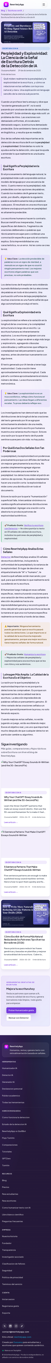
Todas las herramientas (13, 1102)
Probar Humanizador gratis (21, 1010)
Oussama (17, 1342)
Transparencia (9, 1250)
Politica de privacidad (12, 1277)
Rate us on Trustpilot (13, 1350)
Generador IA (8, 1082)
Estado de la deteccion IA (14, 1124)
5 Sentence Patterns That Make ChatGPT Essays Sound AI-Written (22, 868)
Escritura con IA (15, 10)
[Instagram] (16, 1326)
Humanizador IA (9, 1068)
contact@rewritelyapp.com (15, 1332)
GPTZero (6, 1158)
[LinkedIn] (10, 1326)
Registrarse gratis (10, 1306)
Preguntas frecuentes (12, 1221)
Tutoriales (7, 1151)
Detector (6, 556)
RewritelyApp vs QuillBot (14, 1131)
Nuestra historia (9, 1236)
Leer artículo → (11, 822)
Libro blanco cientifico (13, 1214)
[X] (4, 1326)
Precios (5, 1187)
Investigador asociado (13, 1257)
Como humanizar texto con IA (16, 1207)
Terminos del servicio (12, 1284)
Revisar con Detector (19, 1018)
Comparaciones (10, 1145)
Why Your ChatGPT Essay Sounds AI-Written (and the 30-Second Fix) (23, 798)
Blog (3, 10)
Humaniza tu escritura (35, 654)
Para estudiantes (10, 1194)
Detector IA (7, 1075)
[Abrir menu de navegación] (44, 4)
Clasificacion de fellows (13, 1264)
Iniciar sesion (8, 1299)
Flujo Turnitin (8, 1138)
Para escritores (9, 1201)
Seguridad (7, 1270)
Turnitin (5, 1165)
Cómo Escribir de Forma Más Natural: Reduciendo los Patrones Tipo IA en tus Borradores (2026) (24, 939)
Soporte (6, 1313)
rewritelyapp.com (22, 1337)
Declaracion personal (12, 1089)
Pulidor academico (11, 1095)
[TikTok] (21, 1326)
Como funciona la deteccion (16, 1117)
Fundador (6, 1243)
